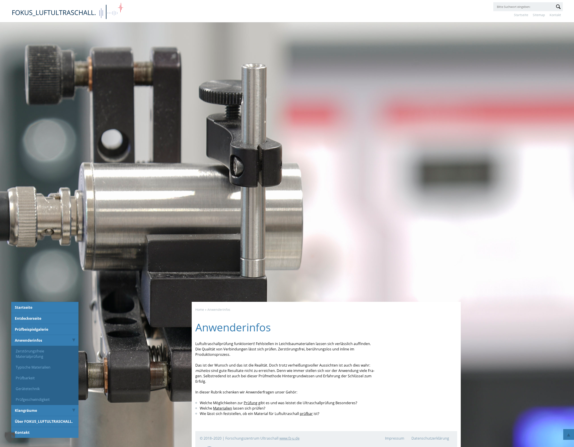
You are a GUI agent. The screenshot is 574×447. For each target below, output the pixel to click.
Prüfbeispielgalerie (31, 329)
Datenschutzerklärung (430, 438)
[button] (10, 437)
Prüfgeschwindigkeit (33, 399)
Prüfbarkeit (25, 378)
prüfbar (306, 413)
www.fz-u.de (289, 438)
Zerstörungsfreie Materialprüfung (30, 354)
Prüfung (250, 402)
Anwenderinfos (28, 340)
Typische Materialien (33, 367)
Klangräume (26, 410)
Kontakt (555, 15)
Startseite (521, 15)
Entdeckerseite (28, 318)
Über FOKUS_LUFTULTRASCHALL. (44, 421)
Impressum (394, 438)
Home (199, 309)
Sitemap (539, 15)
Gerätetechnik (28, 388)
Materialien (222, 408)
